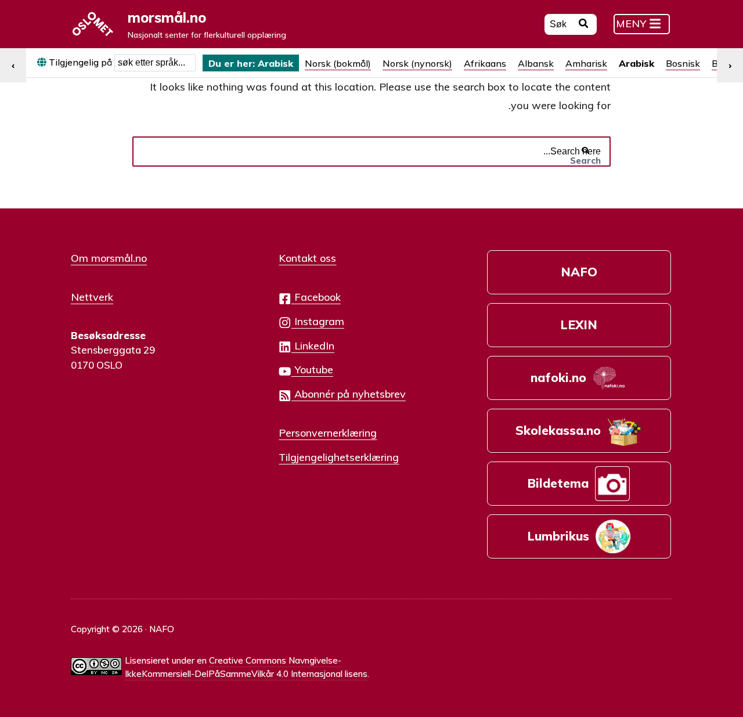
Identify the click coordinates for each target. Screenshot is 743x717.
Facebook (316, 296)
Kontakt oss (307, 257)
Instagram (317, 321)
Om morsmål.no (109, 257)
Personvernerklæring (328, 432)
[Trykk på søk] (583, 25)
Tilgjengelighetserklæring (339, 457)
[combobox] (155, 62)
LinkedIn (312, 345)
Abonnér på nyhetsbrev (348, 393)
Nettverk (92, 296)
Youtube (312, 369)
